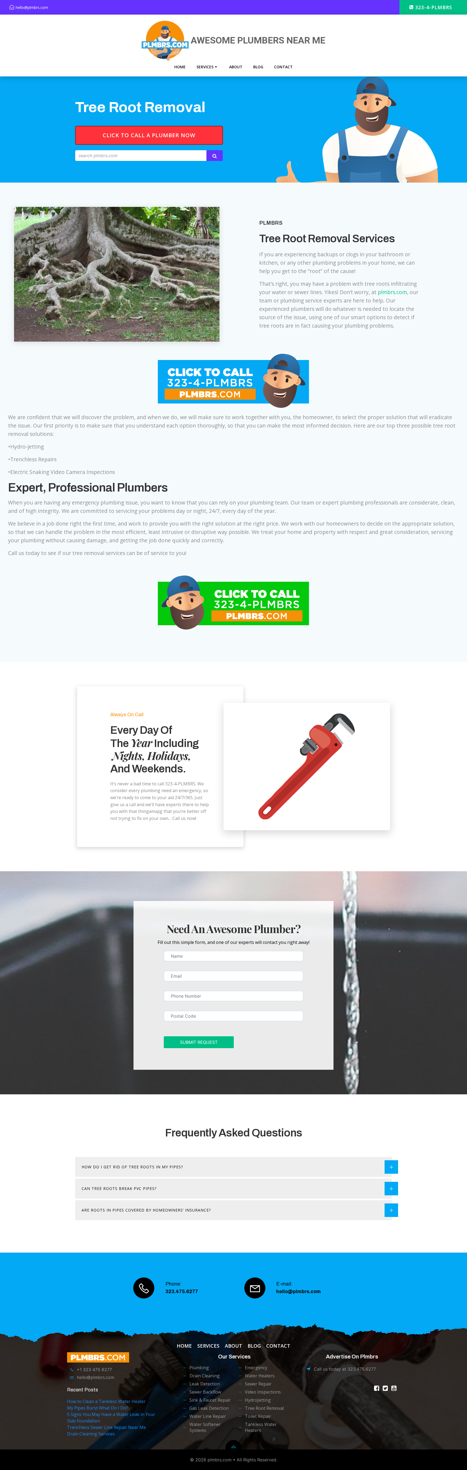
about (235, 66)
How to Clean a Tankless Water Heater (106, 1401)
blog (258, 66)
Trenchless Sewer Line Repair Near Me (106, 1427)
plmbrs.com (392, 292)
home (180, 66)
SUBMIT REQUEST (199, 1042)
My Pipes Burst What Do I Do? (97, 1408)
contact (283, 66)
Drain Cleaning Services (91, 1434)
